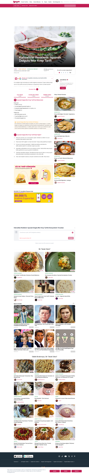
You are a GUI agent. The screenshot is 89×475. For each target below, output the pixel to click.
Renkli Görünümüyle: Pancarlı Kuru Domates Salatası (23, 444)
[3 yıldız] (63, 73)
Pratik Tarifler (16, 5)
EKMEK (56, 396)
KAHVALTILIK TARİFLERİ (32, 69)
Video (30, 1)
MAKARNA (37, 374)
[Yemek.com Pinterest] (74, 456)
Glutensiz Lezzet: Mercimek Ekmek (65, 398)
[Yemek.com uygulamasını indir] (18, 456)
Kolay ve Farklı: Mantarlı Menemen (63, 158)
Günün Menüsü (37, 1)
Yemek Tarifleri (24, 1)
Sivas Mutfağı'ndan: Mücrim (62, 136)
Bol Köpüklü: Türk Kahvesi (42, 398)
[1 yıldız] (59, 73)
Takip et (63, 88)
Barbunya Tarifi (25, 5)
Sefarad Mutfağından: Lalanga (62, 180)
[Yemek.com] (16, 2)
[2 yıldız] (61, 73)
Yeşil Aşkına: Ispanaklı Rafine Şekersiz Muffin (22, 399)
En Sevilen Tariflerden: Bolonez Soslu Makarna (26, 275)
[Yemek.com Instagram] (59, 456)
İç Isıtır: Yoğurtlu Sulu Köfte (62, 296)
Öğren (45, 1)
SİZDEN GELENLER (18, 273)
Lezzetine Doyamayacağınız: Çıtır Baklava (44, 421)
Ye (42, 1)
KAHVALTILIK (57, 112)
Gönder (71, 238)
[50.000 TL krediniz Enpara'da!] (33, 198)
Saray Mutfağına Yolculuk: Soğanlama (64, 114)
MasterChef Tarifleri (33, 5)
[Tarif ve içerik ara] (62, 2)
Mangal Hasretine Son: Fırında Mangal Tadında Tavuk (43, 444)
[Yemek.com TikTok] (62, 456)
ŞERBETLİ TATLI (38, 418)
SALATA (15, 441)
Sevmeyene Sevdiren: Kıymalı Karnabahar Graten (58, 275)
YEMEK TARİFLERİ (22, 69)
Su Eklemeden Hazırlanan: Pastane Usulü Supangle (23, 421)
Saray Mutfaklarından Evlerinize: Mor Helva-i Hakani (64, 421)
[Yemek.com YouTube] (66, 456)
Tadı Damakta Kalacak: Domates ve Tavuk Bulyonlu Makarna (44, 376)
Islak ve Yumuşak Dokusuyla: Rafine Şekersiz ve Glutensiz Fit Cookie (65, 376)
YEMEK (15, 69)
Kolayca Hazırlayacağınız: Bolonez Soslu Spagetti (64, 444)
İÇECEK (36, 396)
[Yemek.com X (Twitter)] (69, 456)
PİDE (15, 374)
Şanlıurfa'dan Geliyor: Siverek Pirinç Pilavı (23, 297)
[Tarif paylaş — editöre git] (33, 174)
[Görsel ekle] (72, 232)
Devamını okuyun (63, 85)
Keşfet (49, 1)
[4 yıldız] (66, 73)
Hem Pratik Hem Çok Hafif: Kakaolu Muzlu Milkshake (44, 297)
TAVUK (36, 441)
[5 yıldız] (68, 73)
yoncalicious (63, 79)
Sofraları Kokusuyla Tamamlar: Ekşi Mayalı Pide (23, 376)
